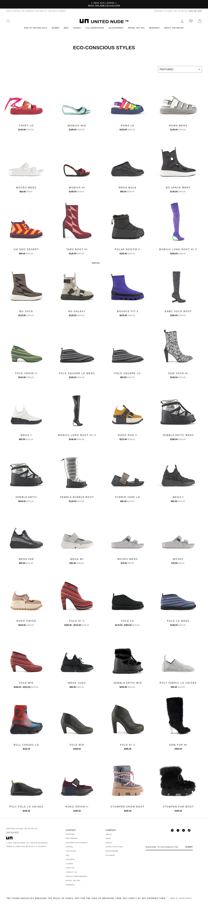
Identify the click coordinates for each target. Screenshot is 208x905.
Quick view (26, 118)
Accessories (116, 28)
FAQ (67, 855)
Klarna (69, 864)
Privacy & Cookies (37, 846)
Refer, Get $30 (136, 28)
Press (109, 842)
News (108, 838)
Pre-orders (72, 838)
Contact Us (71, 872)
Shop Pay (70, 868)
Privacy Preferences (76, 876)
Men (66, 28)
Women (56, 28)
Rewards (154, 28)
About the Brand (174, 28)
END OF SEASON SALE (35, 28)
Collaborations (94, 28)
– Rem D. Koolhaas (99, 898)
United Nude (19, 843)
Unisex (77, 28)
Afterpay (70, 859)
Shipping (70, 834)
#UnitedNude (112, 851)
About (109, 834)
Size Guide (71, 851)
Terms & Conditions (16, 846)
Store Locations (114, 847)
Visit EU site (195, 11)
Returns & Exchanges (77, 842)
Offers (69, 847)
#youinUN (110, 855)
